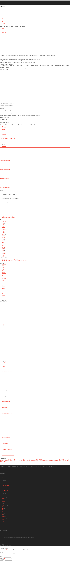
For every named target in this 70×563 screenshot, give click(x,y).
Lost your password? (31, 549)
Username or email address (3, 549)
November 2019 (3, 245)
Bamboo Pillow (7, 459)
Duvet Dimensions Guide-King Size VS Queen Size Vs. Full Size (9, 216)
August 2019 (3, 247)
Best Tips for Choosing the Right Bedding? (22, 260)
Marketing (3, 508)
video (68, 460)
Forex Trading (60, 459)
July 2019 (3, 248)
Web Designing (3, 286)
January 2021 (3, 235)
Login (24, 549)
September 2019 (4, 246)
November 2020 (3, 236)
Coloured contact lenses (26, 459)
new (17, 460)
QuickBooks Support (52, 460)
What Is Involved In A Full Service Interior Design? (5, 169)
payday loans (28, 460)
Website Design (1, 461)
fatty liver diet (3, 128)
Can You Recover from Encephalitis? (5, 443)
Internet (3, 274)
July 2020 (3, 239)
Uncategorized (3, 516)
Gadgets (3, 270)
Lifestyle (3, 507)
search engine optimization (58, 460)
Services (7, 490)
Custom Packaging (34, 459)
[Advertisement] (22, 12)
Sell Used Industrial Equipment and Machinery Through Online (9, 217)
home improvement (67, 459)
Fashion (3, 20)
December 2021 (3, 227)
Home (2, 17)
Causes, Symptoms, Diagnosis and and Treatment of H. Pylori (9, 191)
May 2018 (3, 256)
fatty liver (3, 126)
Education (3, 267)
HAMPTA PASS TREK (15, 259)
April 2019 (3, 250)
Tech (2, 19)
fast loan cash (53, 459)
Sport (2, 282)
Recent (2, 365)
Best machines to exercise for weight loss (5, 485)
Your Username (2, 557)
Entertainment (3, 23)
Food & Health (3, 22)
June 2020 (3, 240)
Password (15, 549)
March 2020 (3, 242)
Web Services (3, 288)
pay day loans (25, 460)
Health (63, 459)
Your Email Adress (2, 558)
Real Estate (3, 280)
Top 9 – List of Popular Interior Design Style (6, 344)
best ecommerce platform (13, 459)
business (18, 459)
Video (2, 21)
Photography (3, 510)
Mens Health (14, 460)
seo (62, 460)
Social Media (64, 460)
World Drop (3, 521)
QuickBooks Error (47, 460)
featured (56, 459)
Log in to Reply (18, 191)
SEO (2, 281)
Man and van (11, 460)
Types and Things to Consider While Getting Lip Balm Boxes (7, 371)
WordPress (4, 461)
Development (37, 459)
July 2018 (3, 255)
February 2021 (3, 234)
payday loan (22, 460)
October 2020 (3, 237)
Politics (2, 279)
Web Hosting (3, 287)
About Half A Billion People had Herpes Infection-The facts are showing (8, 455)
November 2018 (3, 252)
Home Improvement (4, 273)
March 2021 (3, 233)
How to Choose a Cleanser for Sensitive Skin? (4, 178)
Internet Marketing (5, 460)
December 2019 (3, 244)
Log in (2, 293)
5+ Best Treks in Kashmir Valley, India (5, 407)
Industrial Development (4, 505)
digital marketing (41, 459)
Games (2, 271)
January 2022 (3, 226)
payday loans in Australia (33, 460)
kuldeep (3, 28)
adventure (1, 459)
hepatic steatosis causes (4, 131)
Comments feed (3, 294)
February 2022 (3, 225)
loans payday (8, 460)
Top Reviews (3, 366)
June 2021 (3, 231)
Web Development (4, 518)
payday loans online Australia (39, 460)
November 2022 (3, 220)
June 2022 (3, 223)
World (2, 18)
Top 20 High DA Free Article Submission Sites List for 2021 (7, 449)
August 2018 (3, 254)
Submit (14, 553)
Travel (2, 477)
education (49, 459)
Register (3, 292)
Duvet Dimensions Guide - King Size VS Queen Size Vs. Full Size (9, 260)
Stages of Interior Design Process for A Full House (5, 160)
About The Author (4, 146)
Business (3, 265)
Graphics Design (4, 272)
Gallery (2, 502)
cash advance (20, 459)
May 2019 (3, 249)
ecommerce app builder (45, 459)
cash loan (23, 459)
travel (67, 460)
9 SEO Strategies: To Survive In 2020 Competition (6, 437)
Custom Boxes (30, 459)
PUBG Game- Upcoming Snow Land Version (7, 138)
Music (2, 277)
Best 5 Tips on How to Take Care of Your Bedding (5, 187)
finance (58, 459)
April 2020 (3, 241)
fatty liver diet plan (4, 129)
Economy (3, 266)
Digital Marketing (4, 497)
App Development (4, 264)
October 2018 (3, 253)
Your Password (2, 559)
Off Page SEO (19, 460)
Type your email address (3, 553)
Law (2, 275)
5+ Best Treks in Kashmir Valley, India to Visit (7, 259)
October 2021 (3, 228)
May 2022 (3, 224)
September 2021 (4, 229)
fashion (51, 459)
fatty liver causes (4, 127)
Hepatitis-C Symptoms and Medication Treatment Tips (6, 431)
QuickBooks (44, 460)
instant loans (1, 460)
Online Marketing (4, 278)
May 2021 (3, 232)
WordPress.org (3, 295)
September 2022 (4, 221)
